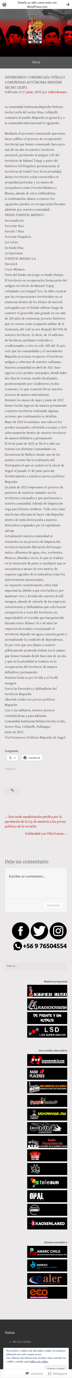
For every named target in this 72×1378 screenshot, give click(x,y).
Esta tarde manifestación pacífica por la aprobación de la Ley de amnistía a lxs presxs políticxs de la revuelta (35, 821)
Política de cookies (39, 1361)
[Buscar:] (36, 966)
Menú (36, 62)
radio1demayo (57, 92)
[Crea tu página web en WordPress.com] (36, 4)
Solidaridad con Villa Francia (44, 834)
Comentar (53, 905)
